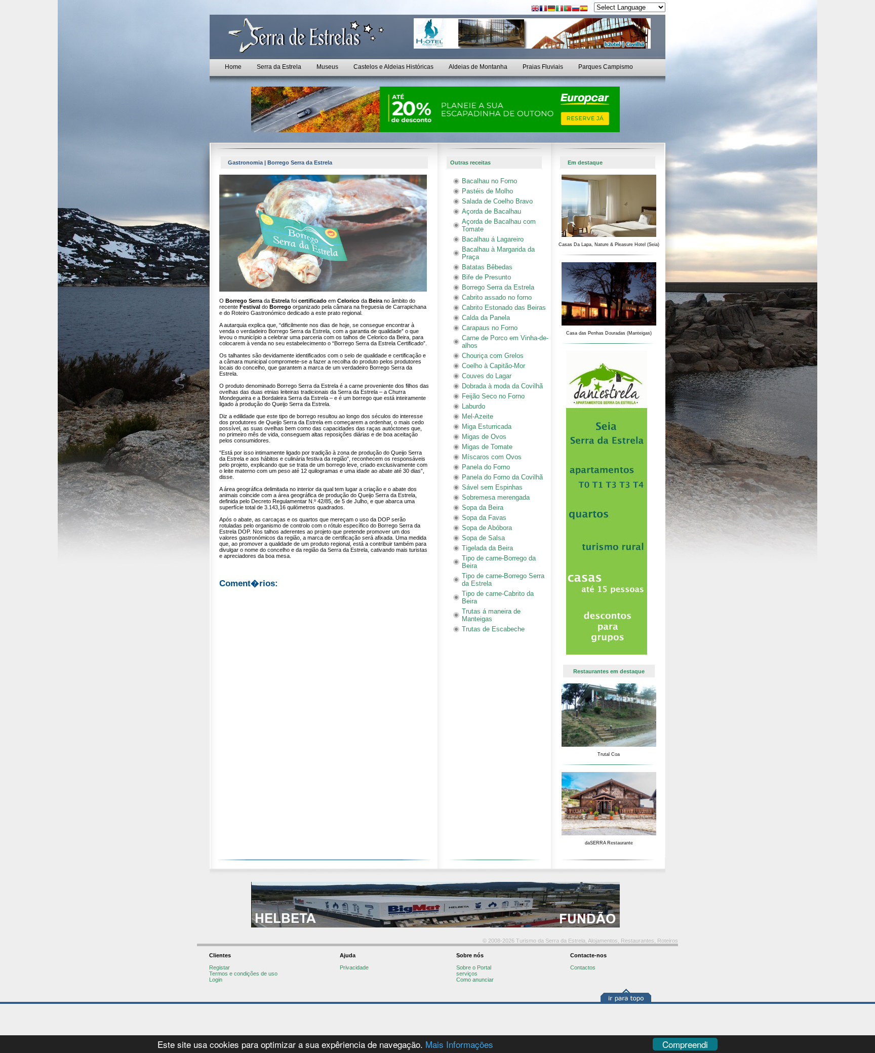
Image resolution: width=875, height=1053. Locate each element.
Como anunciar (475, 980)
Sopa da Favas (484, 517)
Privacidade (354, 967)
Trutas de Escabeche (493, 629)
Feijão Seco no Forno (493, 396)
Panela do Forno (486, 467)
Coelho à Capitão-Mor (493, 366)
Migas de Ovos (484, 436)
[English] (535, 9)
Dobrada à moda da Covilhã (502, 386)
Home (233, 66)
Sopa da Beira (482, 507)
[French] (543, 9)
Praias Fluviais (543, 66)
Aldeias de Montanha (478, 66)
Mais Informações (459, 1044)
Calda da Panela (486, 317)
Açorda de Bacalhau (491, 211)
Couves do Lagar (486, 376)
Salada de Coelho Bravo (497, 201)
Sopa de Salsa (483, 538)
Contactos (582, 967)
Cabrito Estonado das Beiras (504, 307)
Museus (327, 66)
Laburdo (473, 406)
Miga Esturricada (486, 426)
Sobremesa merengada (496, 497)
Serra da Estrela (279, 66)
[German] (551, 9)
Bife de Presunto (486, 277)
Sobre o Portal (473, 967)
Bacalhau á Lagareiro (493, 239)
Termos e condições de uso (243, 973)
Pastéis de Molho (487, 191)
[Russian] (576, 9)
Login (215, 980)
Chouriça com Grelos (493, 355)
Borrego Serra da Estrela (498, 287)
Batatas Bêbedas (487, 267)
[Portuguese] (568, 9)
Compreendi (685, 1044)
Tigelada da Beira (487, 548)
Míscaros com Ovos (492, 457)
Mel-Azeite (477, 416)
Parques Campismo (605, 66)
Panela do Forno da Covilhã (502, 477)
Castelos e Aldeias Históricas (393, 66)
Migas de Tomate (487, 447)
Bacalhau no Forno (489, 181)
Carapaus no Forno (490, 328)
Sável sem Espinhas (492, 487)
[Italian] (559, 9)
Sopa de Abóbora (487, 528)
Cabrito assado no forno (497, 297)
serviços (467, 973)
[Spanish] (584, 9)
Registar (219, 967)
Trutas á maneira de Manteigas (491, 615)
